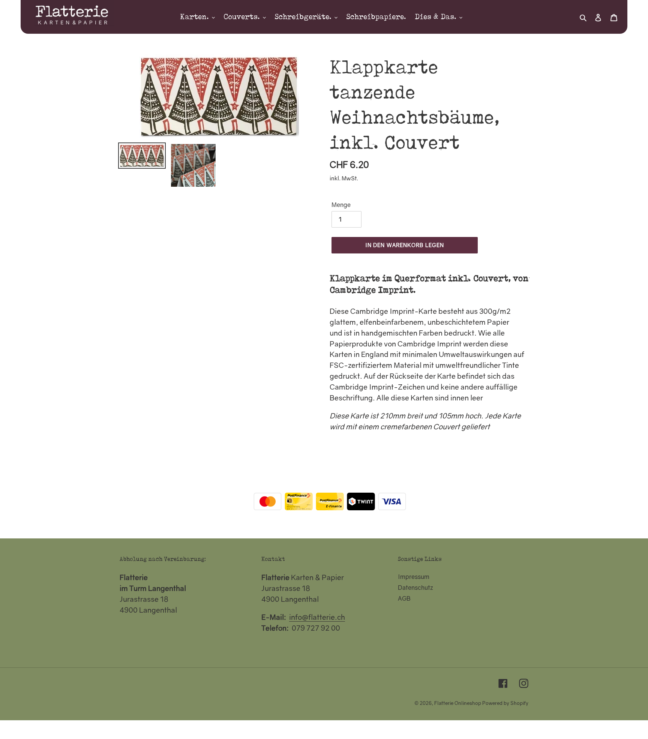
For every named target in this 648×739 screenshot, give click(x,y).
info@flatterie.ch (317, 617)
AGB (404, 598)
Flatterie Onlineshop (457, 703)
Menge (341, 204)
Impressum (413, 576)
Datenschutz (415, 587)
